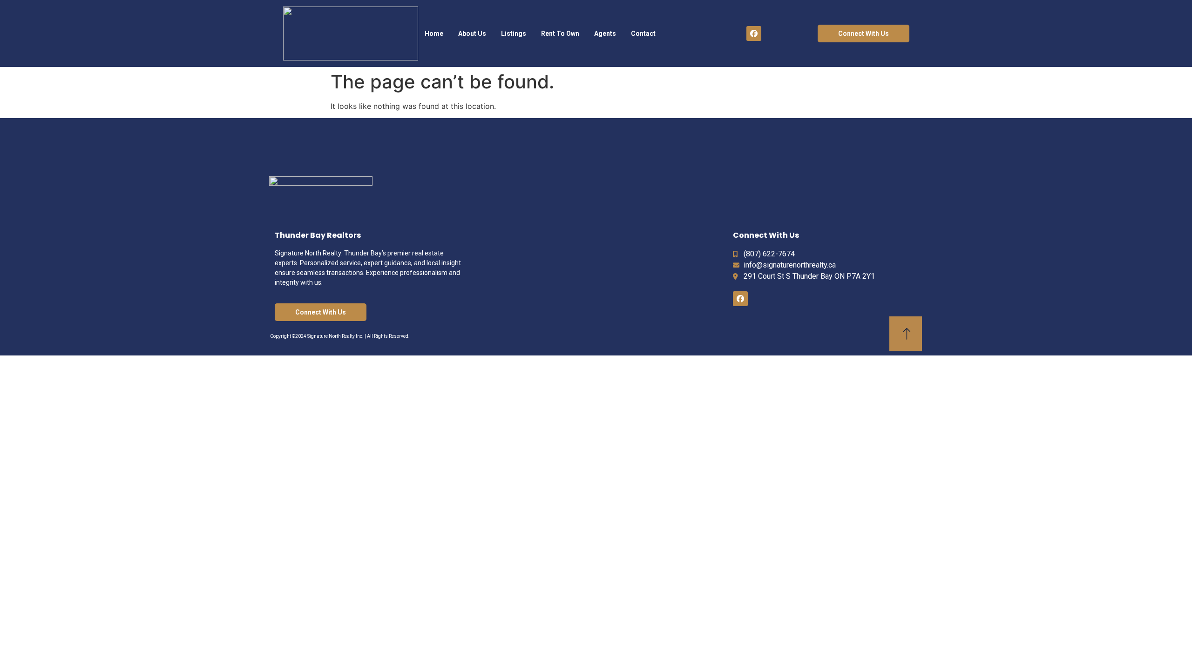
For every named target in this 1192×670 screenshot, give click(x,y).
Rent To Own (560, 33)
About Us (472, 33)
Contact (643, 33)
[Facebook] (753, 33)
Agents (605, 33)
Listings (513, 33)
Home (434, 33)
